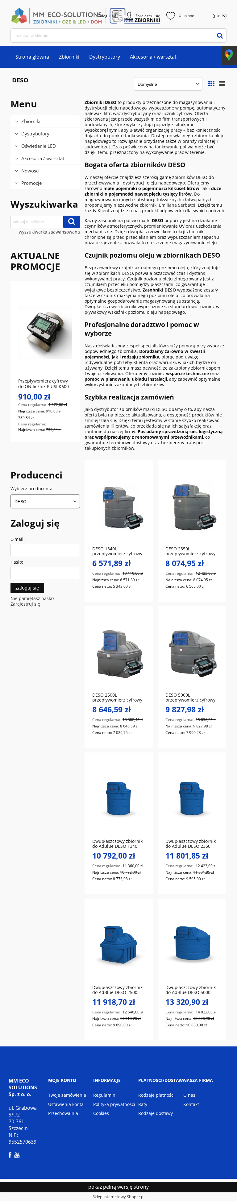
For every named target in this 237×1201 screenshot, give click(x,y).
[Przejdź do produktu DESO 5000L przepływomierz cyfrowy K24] (191, 652)
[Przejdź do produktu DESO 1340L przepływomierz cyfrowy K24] (118, 506)
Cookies (101, 1113)
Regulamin (104, 1095)
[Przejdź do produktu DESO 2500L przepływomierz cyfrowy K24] (118, 652)
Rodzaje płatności (156, 1095)
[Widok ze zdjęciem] (211, 84)
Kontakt (191, 1104)
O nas (189, 1095)
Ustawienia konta (66, 1104)
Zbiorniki (30, 121)
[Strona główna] (32, 15)
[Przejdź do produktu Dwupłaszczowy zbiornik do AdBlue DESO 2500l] (118, 945)
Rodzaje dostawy (155, 1113)
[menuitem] (32, 57)
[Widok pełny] (222, 84)
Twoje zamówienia (67, 1095)
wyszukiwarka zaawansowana (49, 232)
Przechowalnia (63, 1113)
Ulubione (186, 15)
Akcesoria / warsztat (42, 158)
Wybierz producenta (31, 489)
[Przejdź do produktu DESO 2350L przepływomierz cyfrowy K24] (191, 506)
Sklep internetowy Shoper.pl (118, 1196)
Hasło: (16, 562)
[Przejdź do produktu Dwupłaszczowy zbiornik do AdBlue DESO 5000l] (191, 945)
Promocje (31, 183)
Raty (142, 1104)
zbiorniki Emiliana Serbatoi (167, 205)
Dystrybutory (35, 133)
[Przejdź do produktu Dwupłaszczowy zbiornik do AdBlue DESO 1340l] (118, 798)
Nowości (30, 171)
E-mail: (17, 539)
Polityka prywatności (114, 1104)
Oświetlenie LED (38, 146)
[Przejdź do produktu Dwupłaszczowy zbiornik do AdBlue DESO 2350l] (191, 798)
